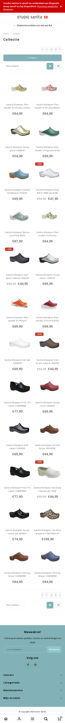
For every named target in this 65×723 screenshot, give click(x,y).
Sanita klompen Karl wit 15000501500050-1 (17, 361)
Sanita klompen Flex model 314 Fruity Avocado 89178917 (47, 234)
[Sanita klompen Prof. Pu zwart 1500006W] (17, 471)
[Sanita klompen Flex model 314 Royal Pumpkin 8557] (17, 300)
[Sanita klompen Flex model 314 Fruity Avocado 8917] (48, 215)
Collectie (16, 34)
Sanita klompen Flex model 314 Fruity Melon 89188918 (47, 106)
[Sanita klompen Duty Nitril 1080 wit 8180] (48, 173)
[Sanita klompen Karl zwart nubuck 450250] (17, 258)
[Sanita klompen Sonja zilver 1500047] (48, 258)
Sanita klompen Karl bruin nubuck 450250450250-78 (47, 361)
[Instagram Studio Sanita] (35, 665)
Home (6, 34)
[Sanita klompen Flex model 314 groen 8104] (48, 130)
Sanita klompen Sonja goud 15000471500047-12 (17, 149)
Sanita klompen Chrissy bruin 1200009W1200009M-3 (17, 574)
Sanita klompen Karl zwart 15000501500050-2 (17, 447)
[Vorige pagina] (42, 49)
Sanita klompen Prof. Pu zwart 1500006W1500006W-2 (17, 489)
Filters (33, 58)
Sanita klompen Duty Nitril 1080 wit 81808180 (47, 191)
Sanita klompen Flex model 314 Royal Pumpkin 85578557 (17, 319)
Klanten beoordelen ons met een (34, 25)
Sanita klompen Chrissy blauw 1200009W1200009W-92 (47, 574)
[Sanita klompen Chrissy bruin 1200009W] (17, 556)
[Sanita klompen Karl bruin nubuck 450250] (48, 343)
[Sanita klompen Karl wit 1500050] (17, 343)
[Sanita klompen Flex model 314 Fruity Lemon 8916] (17, 88)
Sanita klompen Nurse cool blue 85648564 (17, 234)
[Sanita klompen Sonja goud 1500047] (17, 130)
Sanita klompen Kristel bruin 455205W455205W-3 (47, 447)
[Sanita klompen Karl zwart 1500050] (17, 428)
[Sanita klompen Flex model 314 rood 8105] (48, 300)
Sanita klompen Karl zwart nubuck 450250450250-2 (17, 276)
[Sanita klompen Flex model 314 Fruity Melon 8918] (48, 88)
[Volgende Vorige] (60, 49)
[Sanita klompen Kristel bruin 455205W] (48, 428)
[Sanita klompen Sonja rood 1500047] (48, 386)
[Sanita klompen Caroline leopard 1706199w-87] (48, 513)
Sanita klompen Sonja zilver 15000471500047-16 (48, 276)
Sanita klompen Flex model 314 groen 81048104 (47, 149)
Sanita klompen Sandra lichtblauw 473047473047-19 (17, 191)
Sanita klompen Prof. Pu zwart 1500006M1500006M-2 (17, 404)
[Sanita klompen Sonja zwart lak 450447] (17, 513)
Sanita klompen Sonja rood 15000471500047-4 (48, 404)
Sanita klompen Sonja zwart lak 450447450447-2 (17, 532)
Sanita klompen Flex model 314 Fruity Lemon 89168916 (17, 106)
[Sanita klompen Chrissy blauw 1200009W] (48, 556)
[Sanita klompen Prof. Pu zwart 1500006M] (17, 386)
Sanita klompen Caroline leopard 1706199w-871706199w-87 (47, 532)
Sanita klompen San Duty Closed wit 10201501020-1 (48, 489)
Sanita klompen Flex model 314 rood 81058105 (47, 319)
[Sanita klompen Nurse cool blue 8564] (17, 215)
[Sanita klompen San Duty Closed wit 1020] (48, 471)
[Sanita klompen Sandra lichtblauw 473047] (17, 173)
